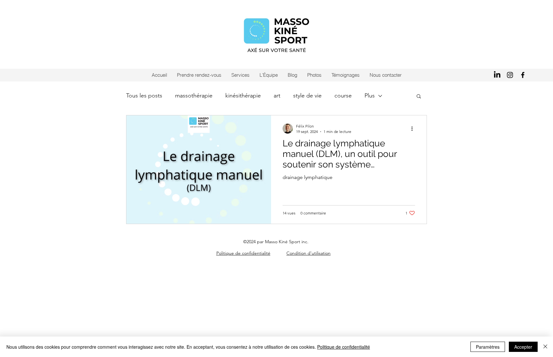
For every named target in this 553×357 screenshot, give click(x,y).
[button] (419, 96)
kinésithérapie (243, 95)
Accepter (523, 347)
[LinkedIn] (497, 75)
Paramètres (488, 347)
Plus (370, 95)
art (277, 95)
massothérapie (193, 95)
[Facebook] (523, 75)
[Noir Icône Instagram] (510, 75)
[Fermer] (545, 347)
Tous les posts (144, 95)
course (343, 95)
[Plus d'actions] (414, 128)
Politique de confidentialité (343, 347)
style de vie (307, 95)
